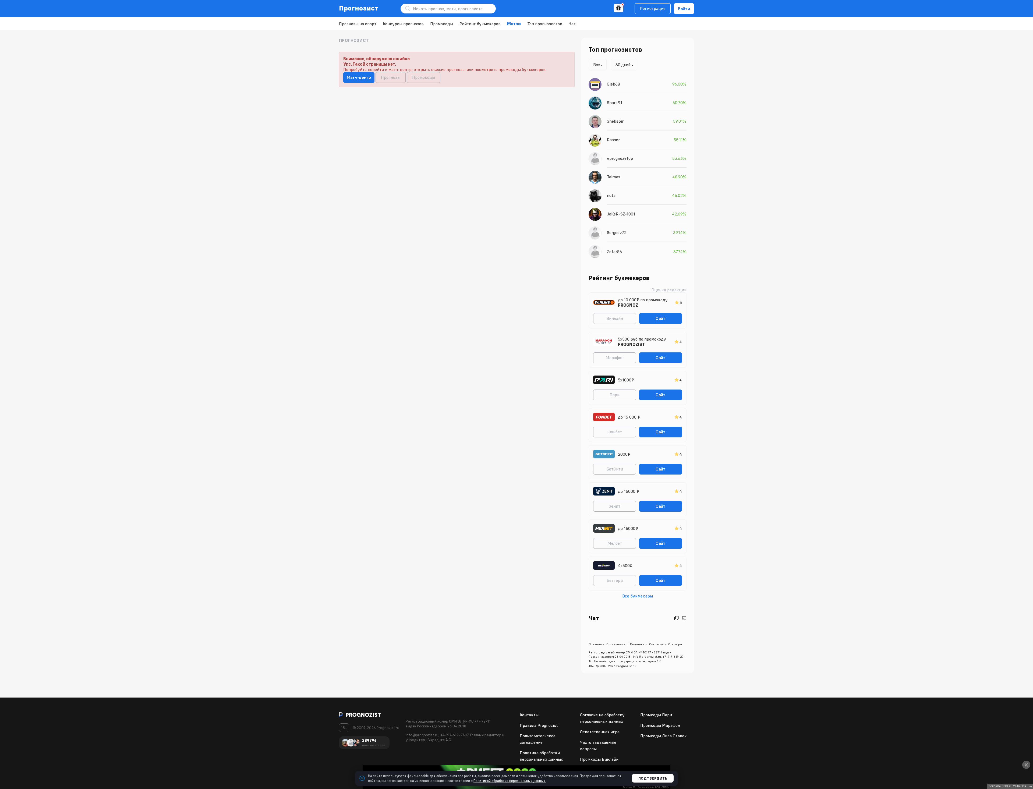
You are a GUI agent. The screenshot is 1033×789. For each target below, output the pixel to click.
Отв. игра (675, 644)
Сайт (661, 318)
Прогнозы (390, 77)
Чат (572, 23)
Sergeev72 (617, 232)
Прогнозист (358, 8)
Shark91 (614, 102)
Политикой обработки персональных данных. (509, 781)
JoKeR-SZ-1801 (621, 214)
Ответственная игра (600, 731)
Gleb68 (613, 84)
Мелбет (614, 543)
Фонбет (614, 431)
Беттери (615, 580)
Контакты (529, 714)
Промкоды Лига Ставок (663, 735)
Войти (684, 8)
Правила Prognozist (539, 725)
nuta (611, 195)
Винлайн (614, 318)
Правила (595, 644)
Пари (615, 394)
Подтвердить (652, 778)
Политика (637, 644)
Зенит (614, 506)
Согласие (656, 644)
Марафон (615, 357)
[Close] (1026, 765)
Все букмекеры (637, 596)
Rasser (613, 139)
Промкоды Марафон (660, 725)
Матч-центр (359, 77)
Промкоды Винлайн (599, 759)
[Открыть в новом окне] (676, 618)
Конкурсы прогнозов (403, 23)
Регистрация (652, 8)
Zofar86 (614, 251)
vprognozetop (620, 158)
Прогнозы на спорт (357, 23)
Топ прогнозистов (544, 23)
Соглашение (615, 644)
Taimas (613, 176)
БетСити (614, 469)
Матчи (514, 23)
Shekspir (615, 121)
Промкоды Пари (656, 714)
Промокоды (441, 23)
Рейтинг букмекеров (480, 23)
